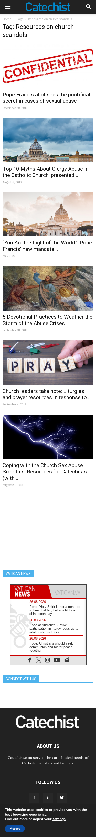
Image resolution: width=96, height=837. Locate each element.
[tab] (29, 591)
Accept (15, 829)
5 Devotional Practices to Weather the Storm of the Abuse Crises (47, 320)
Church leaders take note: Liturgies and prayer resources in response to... (47, 394)
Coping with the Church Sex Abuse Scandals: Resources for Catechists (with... (45, 471)
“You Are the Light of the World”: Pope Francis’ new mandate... (47, 246)
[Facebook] (34, 798)
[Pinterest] (48, 798)
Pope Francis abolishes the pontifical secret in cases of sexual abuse (46, 98)
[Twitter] (62, 798)
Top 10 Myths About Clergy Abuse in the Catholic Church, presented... (46, 172)
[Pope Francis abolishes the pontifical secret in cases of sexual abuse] (48, 66)
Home (7, 19)
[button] (89, 7)
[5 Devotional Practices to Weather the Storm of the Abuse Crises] (48, 288)
